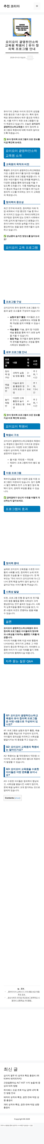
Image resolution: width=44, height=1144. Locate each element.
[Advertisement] (22, 87)
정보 (22, 989)
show (17, 798)
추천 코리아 (12, 6)
